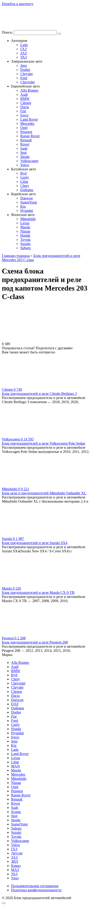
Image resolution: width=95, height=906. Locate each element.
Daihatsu (26, 190)
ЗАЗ (23, 53)
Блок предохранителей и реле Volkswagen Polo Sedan (43, 443)
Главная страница (16, 256)
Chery (24, 186)
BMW (25, 99)
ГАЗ (23, 49)
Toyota (25, 240)
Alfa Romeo (29, 90)
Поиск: (8, 32)
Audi (24, 94)
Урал (15, 878)
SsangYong (28, 202)
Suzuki (25, 244)
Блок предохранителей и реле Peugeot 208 (35, 642)
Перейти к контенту (17, 4)
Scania (16, 812)
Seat (23, 152)
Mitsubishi (28, 219)
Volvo (24, 165)
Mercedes (27, 123)
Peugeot (26, 132)
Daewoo (26, 198)
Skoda (25, 157)
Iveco (24, 115)
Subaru (25, 248)
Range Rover (30, 136)
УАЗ (23, 57)
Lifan (24, 182)
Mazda (25, 227)
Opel (23, 128)
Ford (23, 78)
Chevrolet (27, 82)
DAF (15, 704)
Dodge (25, 70)
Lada (24, 45)
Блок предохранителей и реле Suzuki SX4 (34, 543)
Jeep (23, 65)
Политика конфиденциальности (36, 890)
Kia (23, 206)
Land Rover (29, 119)
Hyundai (26, 211)
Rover (24, 144)
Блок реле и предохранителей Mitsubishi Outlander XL (44, 493)
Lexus (24, 223)
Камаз (16, 866)
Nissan (25, 231)
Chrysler (26, 74)
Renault (26, 140)
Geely (24, 177)
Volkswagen (29, 161)
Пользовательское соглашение (35, 886)
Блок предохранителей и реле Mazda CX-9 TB (38, 592)
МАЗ (15, 870)
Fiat (23, 111)
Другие (17, 853)
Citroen (25, 103)
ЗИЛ (14, 861)
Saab (23, 148)
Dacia (24, 107)
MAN (15, 766)
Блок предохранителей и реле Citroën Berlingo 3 (39, 394)
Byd (23, 173)
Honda (25, 235)
